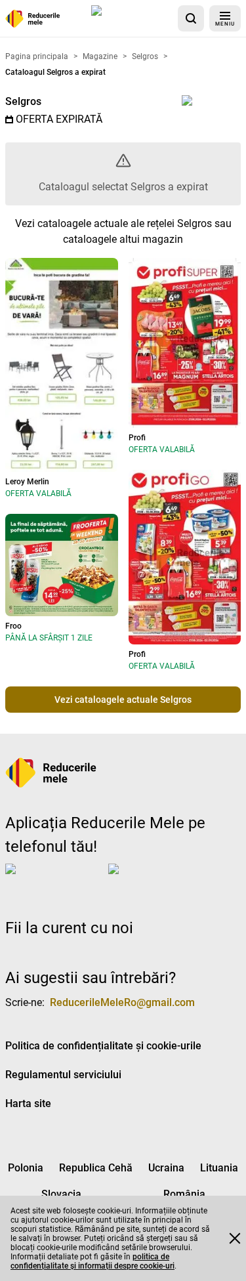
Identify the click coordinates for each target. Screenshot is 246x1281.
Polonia (25, 1168)
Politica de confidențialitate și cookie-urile (103, 1046)
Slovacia (61, 1194)
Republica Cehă (96, 1168)
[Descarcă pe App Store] (132, 18)
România (184, 1194)
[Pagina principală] (32, 19)
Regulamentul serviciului (63, 1074)
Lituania (219, 1168)
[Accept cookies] (235, 1238)
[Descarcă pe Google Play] (160, 879)
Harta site (28, 1103)
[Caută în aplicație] (191, 18)
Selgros (23, 101)
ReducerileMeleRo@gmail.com (122, 1002)
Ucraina (166, 1168)
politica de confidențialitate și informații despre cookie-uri (92, 1261)
